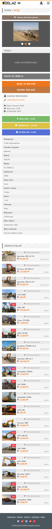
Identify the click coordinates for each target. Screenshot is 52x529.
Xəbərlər (20, 517)
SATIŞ (17, 10)
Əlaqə (43, 517)
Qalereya (27, 517)
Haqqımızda (11, 517)
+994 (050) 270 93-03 (15, 100)
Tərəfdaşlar (35, 517)
